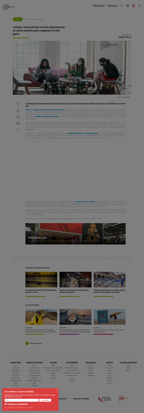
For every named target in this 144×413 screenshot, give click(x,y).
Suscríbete (45, 400)
